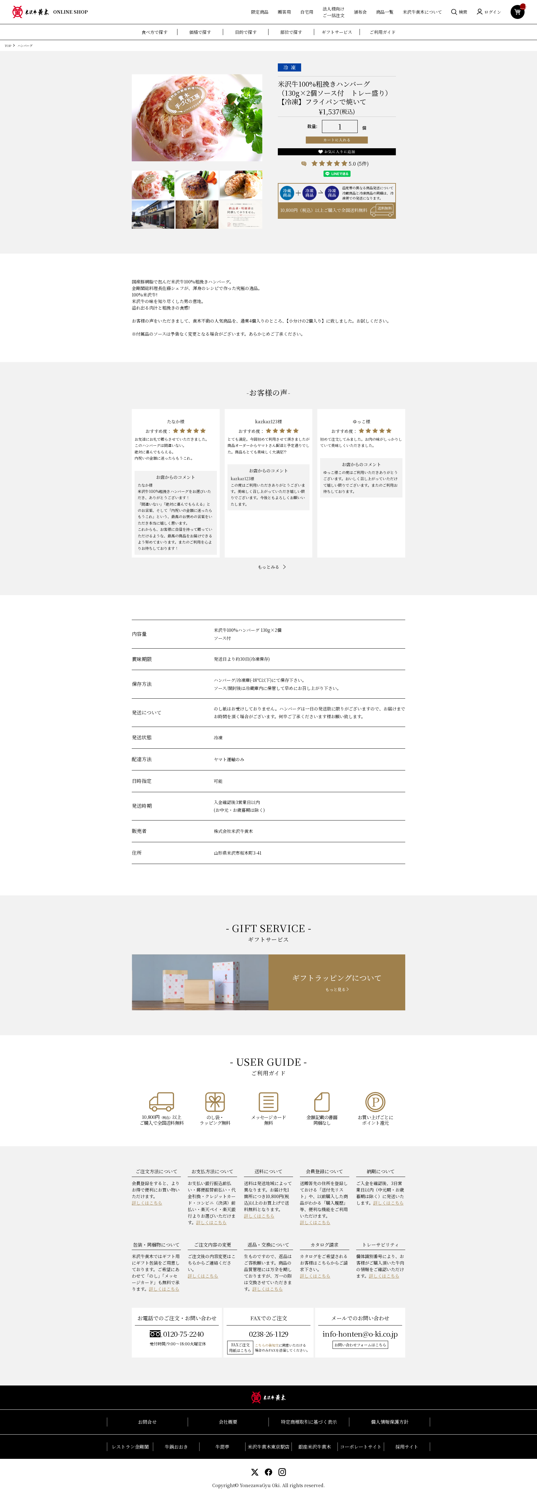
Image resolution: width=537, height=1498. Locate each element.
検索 (463, 12)
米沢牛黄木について (422, 12)
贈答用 (284, 12)
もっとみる (268, 567)
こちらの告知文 (267, 1345)
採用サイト (406, 1446)
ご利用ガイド (382, 32)
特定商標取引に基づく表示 (309, 1421)
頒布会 (360, 12)
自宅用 (306, 12)
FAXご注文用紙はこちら (240, 1347)
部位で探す (291, 32)
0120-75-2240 (183, 1334)
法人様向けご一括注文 (333, 12)
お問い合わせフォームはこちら (360, 1344)
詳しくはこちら (147, 1203)
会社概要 (228, 1421)
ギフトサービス (337, 32)
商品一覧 (384, 12)
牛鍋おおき (176, 1446)
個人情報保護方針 (389, 1421)
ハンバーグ (25, 45)
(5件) (363, 163)
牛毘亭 (222, 1446)
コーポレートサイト (361, 1446)
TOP (8, 45)
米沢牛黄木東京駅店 (269, 1446)
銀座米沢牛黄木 (314, 1446)
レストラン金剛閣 (130, 1446)
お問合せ (147, 1421)
